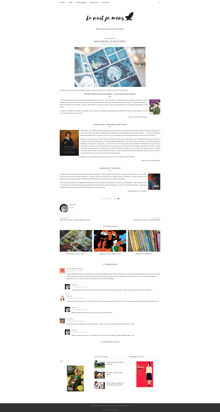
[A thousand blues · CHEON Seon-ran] (99, 364)
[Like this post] (116, 198)
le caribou (70, 318)
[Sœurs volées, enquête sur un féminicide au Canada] (99, 385)
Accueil (62, 2)
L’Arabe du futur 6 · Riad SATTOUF (110, 254)
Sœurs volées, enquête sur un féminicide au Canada (115, 384)
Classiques (105, 2)
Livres (70, 2)
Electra (72, 204)
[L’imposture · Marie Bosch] (144, 241)
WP (128, 405)
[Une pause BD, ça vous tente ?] (76, 241)
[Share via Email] (118, 198)
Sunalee (69, 296)
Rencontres (94, 2)
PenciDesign (123, 405)
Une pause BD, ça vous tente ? (76, 254)
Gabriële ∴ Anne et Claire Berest (114, 373)
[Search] (159, 2)
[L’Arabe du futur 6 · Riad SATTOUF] (110, 241)
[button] (62, 243)
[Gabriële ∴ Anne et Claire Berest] (99, 375)
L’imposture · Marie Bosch (144, 254)
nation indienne (81, 2)
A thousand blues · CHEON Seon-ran (114, 363)
